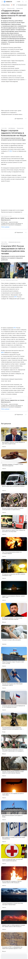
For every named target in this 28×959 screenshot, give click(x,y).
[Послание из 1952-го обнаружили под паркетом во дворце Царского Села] (14, 942)
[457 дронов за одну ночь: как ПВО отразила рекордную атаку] (14, 569)
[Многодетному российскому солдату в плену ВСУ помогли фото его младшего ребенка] (14, 745)
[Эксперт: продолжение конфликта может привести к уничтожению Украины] (14, 767)
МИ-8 (2, 352)
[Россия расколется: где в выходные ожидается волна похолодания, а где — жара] (14, 723)
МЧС (11, 151)
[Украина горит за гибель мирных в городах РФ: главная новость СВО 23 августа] (14, 920)
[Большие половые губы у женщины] (14, 635)
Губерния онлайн (10, 8)
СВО (14, 4)
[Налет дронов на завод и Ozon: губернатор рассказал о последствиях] (14, 525)
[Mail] (4, 1)
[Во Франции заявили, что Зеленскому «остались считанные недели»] (14, 613)
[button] (14, 270)
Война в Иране (6, 4)
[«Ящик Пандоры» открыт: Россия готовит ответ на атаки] (14, 657)
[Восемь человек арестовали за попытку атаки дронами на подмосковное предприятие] (14, 503)
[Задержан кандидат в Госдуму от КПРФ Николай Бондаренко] (14, 459)
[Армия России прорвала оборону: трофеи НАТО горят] (14, 591)
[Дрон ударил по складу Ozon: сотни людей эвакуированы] (14, 832)
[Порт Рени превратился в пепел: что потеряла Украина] (14, 547)
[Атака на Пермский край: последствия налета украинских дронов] (14, 854)
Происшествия (19, 8)
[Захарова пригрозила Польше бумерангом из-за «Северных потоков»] (14, 701)
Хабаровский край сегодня (14, 242)
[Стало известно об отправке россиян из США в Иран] (14, 789)
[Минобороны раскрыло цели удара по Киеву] (14, 811)
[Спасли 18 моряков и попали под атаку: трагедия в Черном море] (14, 898)
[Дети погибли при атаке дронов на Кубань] (14, 481)
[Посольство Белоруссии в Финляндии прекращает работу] (14, 679)
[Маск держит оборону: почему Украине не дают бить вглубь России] (14, 437)
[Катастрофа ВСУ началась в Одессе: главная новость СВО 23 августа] (14, 876)
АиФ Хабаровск (11, 128)
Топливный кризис (22, 4)
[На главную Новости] (8, 1)
